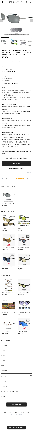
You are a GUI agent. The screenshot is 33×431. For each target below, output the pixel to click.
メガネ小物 (4, 386)
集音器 (3, 396)
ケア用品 (3, 381)
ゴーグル (3, 376)
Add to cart (16, 163)
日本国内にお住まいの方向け (16, 168)
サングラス (4, 345)
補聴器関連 (4, 371)
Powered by (14, 414)
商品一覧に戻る (16, 404)
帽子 (2, 366)
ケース (3, 355)
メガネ (3, 350)
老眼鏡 (3, 360)
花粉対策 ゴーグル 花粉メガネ (9, 391)
